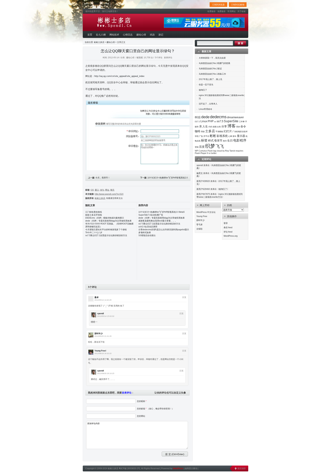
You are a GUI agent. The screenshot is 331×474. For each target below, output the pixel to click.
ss (215, 121)
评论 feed (228, 232)
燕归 (225, 141)
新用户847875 (203, 194)
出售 (219, 127)
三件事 (242, 121)
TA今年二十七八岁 (93, 232)
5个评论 (158, 57)
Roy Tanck (230, 151)
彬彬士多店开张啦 (93, 215)
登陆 (197, 147)
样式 (211, 140)
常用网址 (231, 11)
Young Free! (100, 351)
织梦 (210, 146)
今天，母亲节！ (103, 178)
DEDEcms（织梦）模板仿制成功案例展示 (104, 218)
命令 (243, 126)
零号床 (199, 224)
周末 (238, 127)
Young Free (201, 216)
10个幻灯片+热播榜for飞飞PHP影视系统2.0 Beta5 (161, 212)
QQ (92, 190)
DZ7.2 (197, 121)
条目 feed (228, 227)
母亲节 (218, 140)
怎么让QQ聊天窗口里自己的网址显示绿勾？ (138, 51)
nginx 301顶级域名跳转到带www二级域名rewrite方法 (222, 97)
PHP (211, 121)
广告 (201, 136)
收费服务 (211, 11)
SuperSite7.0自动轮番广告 (150, 215)
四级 (203, 131)
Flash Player (201, 153)
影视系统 (222, 135)
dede (205, 117)
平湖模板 (219, 131)
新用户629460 (203, 189)
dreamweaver (235, 117)
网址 (107, 190)
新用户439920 (203, 181)
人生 (205, 126)
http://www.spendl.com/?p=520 (109, 194)
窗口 (97, 190)
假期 (215, 127)
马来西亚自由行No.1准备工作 (212, 74)
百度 (202, 146)
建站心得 (111, 42)
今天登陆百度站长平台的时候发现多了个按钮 (106, 229)
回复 (184, 297)
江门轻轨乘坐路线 (93, 212)
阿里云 (190, 468)
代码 (210, 127)
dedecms (218, 116)
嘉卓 (96, 297)
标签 (204, 140)
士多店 (210, 131)
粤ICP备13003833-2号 (129, 468)
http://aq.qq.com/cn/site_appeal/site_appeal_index (119, 76)
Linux (203, 121)
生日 (230, 140)
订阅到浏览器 (218, 4)
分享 (224, 126)
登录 (226, 223)
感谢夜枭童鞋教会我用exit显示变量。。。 (157, 221)
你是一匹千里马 (206, 84)
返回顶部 (241, 468)
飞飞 (220, 146)
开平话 (206, 136)
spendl (100, 313)
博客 (231, 126)
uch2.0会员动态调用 (147, 226)
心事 (230, 136)
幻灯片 (228, 131)
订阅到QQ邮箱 (237, 4)
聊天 (112, 190)
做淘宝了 (203, 90)
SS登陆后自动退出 (147, 235)
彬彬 (213, 136)
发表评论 (168, 57)
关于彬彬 (241, 11)
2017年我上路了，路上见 (210, 79)
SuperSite (231, 121)
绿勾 (102, 190)
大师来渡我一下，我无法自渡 (212, 58)
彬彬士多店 (114, 22)
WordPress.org (231, 236)
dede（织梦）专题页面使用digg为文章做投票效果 (108, 221)
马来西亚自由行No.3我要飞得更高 (214, 63)
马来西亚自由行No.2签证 (210, 68)
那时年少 (98, 333)
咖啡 (197, 131)
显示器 (241, 135)
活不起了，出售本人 (208, 104)
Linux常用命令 (205, 109)
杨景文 (200, 173)
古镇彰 (199, 229)
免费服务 (221, 11)
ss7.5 (220, 121)
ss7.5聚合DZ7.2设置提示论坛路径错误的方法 (106, 235)
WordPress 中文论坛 (205, 212)
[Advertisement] (164, 258)
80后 (198, 117)
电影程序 (239, 140)
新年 (234, 136)
